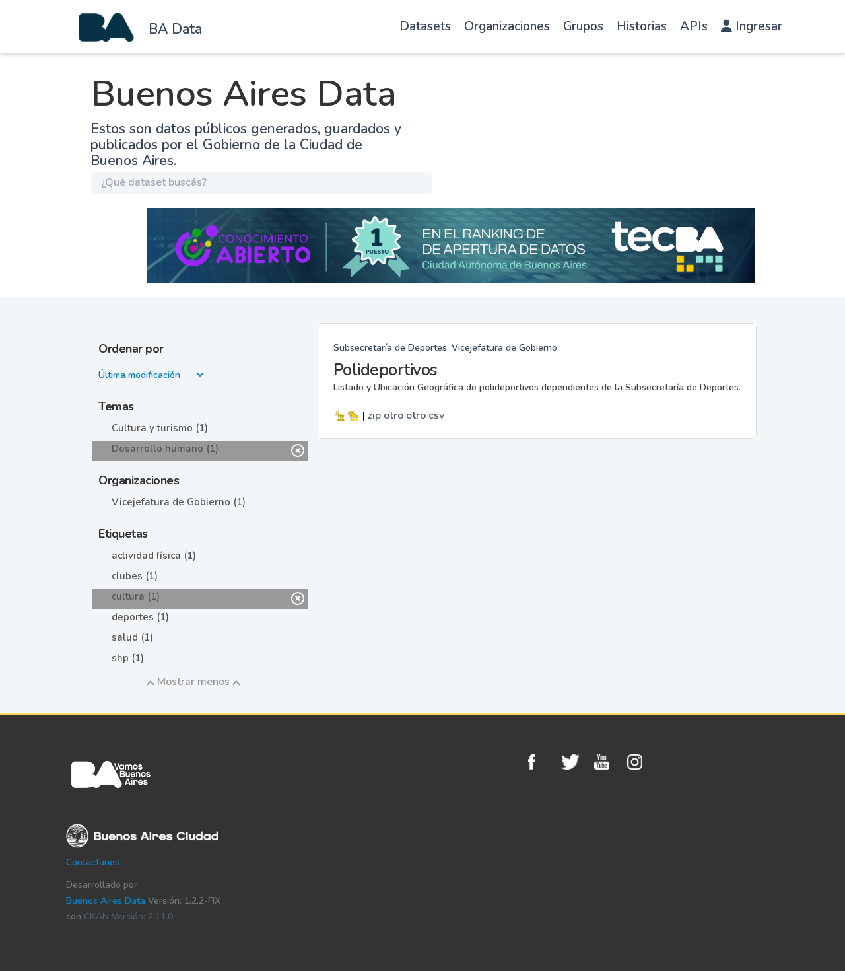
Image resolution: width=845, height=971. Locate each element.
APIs (694, 26)
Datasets (425, 26)
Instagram (640, 762)
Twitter (574, 762)
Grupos (583, 26)
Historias (642, 26)
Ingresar (757, 26)
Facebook (541, 762)
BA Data (175, 29)
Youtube (607, 762)
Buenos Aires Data (105, 900)
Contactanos (92, 862)
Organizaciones (507, 26)
